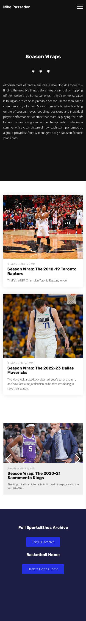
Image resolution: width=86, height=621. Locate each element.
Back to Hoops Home (43, 569)
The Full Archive (43, 541)
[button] (77, 459)
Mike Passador (16, 7)
